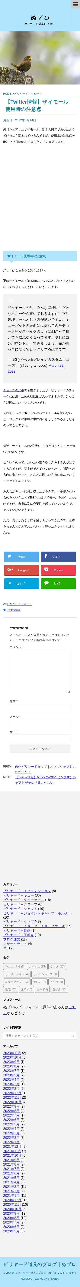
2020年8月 (11, 1218)
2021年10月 (12, 1155)
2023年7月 (11, 1071)
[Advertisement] (40, 201)
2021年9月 (11, 1160)
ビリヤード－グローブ (20, 904)
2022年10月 (12, 1102)
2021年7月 (11, 1169)
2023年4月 (11, 1079)
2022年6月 (11, 1120)
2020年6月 (11, 1227)
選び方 (59, 989)
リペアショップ (45, 974)
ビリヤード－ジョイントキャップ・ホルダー (37, 913)
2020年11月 (12, 1204)
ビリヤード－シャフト (20, 909)
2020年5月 (11, 1231)
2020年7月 (11, 1222)
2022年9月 (11, 1106)
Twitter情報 (14, 610)
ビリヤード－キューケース (23, 900)
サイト (14, 732)
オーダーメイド (17, 974)
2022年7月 (11, 1115)
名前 (13, 701)
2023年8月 (11, 1066)
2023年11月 (12, 1053)
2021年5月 (11, 1178)
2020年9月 (11, 1213)
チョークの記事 (13, 390)
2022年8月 (11, 1111)
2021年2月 (11, 1191)
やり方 (57, 966)
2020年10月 (12, 1209)
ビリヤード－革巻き (18, 935)
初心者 (56, 981)
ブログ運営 (11, 939)
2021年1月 (11, 1195)
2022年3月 (11, 1133)
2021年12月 (12, 1146)
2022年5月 (11, 1124)
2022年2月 (11, 1137)
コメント (16, 647)
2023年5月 (11, 1075)
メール (15, 716)
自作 (42, 989)
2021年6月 (11, 1173)
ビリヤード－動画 (17, 930)
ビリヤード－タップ (18, 921)
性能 (10, 989)
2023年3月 (11, 1084)
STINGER (53, 1278)
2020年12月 (12, 1200)
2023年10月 (12, 1057)
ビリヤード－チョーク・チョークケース (34, 926)
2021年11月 (12, 1151)
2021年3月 (11, 1186)
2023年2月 (11, 1088)
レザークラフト (15, 944)
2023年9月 (11, 1062)
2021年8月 (11, 1164)
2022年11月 (12, 1097)
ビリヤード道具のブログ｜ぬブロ (40, 1264)
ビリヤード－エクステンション (27, 891)
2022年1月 (11, 1142)
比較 (26, 989)
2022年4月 (11, 1129)
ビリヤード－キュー (19, 604)
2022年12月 (12, 1093)
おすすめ (37, 966)
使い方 (39, 981)
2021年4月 (11, 1182)
